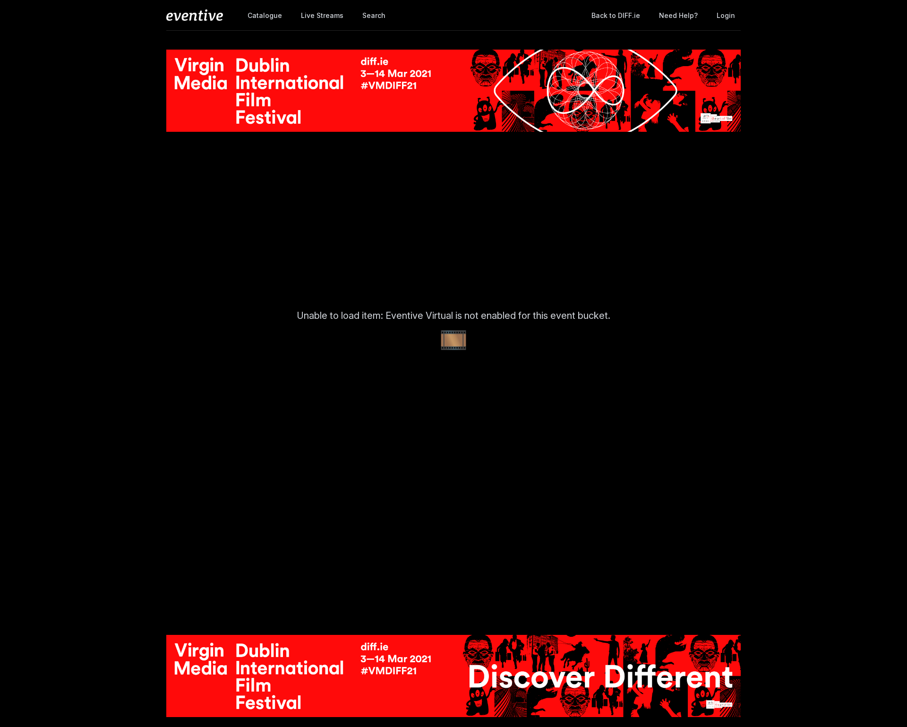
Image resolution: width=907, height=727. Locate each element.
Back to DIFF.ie (615, 15)
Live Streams (322, 15)
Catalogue (265, 15)
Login (726, 15)
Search (373, 15)
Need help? (678, 15)
